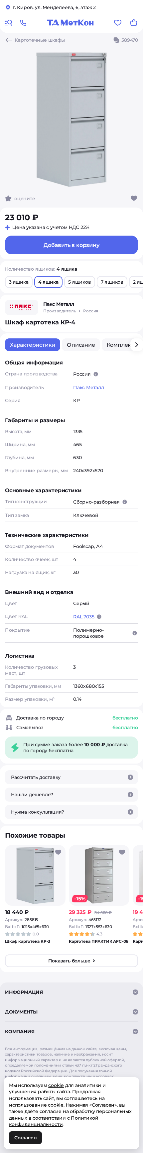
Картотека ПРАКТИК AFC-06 (98, 941)
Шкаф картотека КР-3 (27, 941)
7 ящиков (112, 282)
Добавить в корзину (71, 245)
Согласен (25, 1138)
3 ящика (19, 282)
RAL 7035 (83, 617)
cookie (56, 1085)
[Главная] (70, 22)
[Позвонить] (23, 23)
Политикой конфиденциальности (53, 1121)
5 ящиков (79, 282)
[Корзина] (134, 23)
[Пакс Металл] (21, 307)
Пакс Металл (88, 387)
